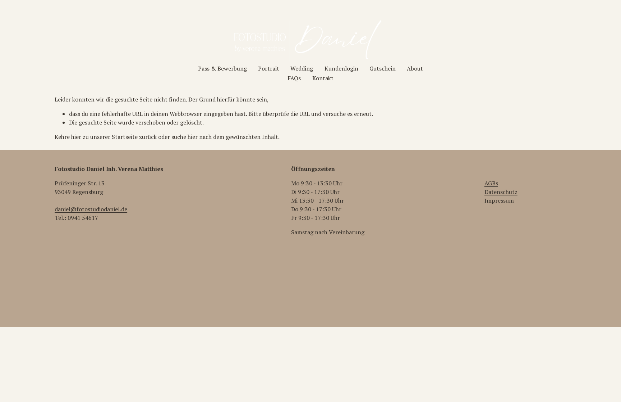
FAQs (294, 78)
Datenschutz (501, 192)
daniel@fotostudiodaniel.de (91, 209)
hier (76, 137)
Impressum (499, 200)
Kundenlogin (341, 68)
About (415, 68)
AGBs (491, 183)
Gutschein (382, 68)
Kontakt (323, 78)
